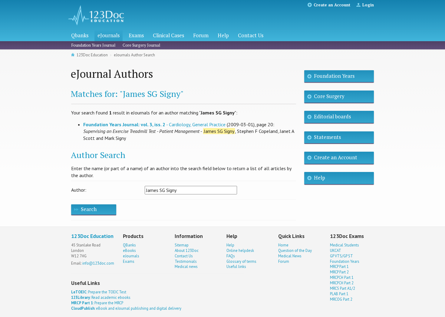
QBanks (129, 245)
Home (283, 245)
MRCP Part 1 (339, 266)
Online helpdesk (240, 250)
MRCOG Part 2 (341, 299)
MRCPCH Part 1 (342, 277)
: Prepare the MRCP (97, 302)
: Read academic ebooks (100, 297)
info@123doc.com (98, 263)
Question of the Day (295, 250)
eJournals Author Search (134, 55)
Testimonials (186, 261)
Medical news (186, 266)
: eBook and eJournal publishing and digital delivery (126, 308)
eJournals (108, 35)
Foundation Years (334, 75)
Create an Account (332, 5)
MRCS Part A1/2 (342, 288)
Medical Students (344, 245)
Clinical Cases (168, 35)
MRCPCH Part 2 (342, 283)
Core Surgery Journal (141, 45)
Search (89, 209)
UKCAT (335, 250)
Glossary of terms (241, 261)
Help (223, 35)
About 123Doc (187, 250)
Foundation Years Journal (93, 45)
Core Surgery (329, 96)
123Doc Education (92, 55)
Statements (327, 137)
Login (368, 5)
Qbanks (79, 35)
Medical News (290, 256)
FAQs (230, 256)
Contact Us (250, 35)
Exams (136, 35)
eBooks (129, 250)
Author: (78, 190)
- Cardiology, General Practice (154, 124)
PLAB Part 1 (339, 293)
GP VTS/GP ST (341, 256)
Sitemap (182, 245)
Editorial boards (332, 116)
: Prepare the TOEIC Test (98, 292)
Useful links (236, 266)
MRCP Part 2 (339, 272)
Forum (201, 35)
